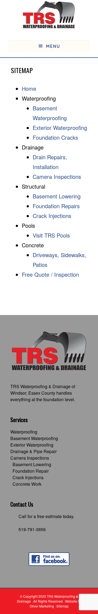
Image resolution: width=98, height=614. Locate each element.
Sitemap (62, 606)
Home (29, 88)
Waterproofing (23, 432)
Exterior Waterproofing (60, 128)
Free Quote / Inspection (50, 274)
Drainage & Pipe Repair (33, 451)
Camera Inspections (57, 176)
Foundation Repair (31, 471)
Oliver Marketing (42, 606)
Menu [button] (53, 46)
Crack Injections (52, 216)
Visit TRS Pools (51, 235)
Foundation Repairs (56, 206)
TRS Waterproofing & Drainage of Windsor (42, 389)
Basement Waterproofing (34, 438)
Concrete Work (27, 484)
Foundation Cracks (55, 137)
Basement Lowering (57, 196)
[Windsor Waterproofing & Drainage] (49, 15)
